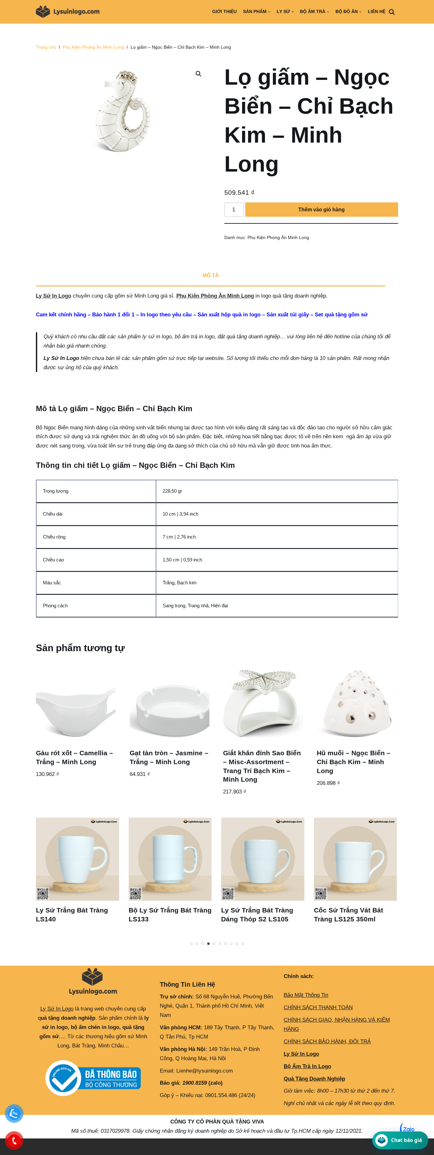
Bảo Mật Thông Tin (306, 995)
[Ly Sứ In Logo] (69, 12)
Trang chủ (46, 47)
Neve (42, 1147)
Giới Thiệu (224, 11)
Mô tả (211, 275)
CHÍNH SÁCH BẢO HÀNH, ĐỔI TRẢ (327, 1042)
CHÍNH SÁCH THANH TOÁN (318, 1007)
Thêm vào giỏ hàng (321, 209)
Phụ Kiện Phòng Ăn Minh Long (93, 47)
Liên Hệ (376, 11)
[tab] (210, 276)
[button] (198, 74)
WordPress (91, 1147)
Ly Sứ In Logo (53, 296)
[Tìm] (392, 12)
